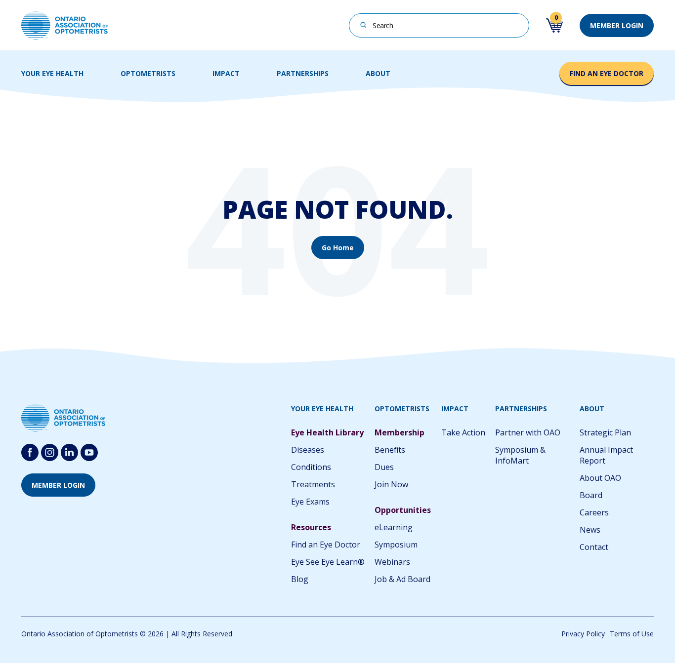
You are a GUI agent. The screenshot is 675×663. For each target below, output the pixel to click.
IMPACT (226, 73)
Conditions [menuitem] (311, 467)
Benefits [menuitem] (390, 449)
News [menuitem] (590, 529)
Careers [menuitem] (594, 512)
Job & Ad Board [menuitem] (402, 579)
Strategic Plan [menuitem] (605, 432)
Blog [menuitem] (299, 579)
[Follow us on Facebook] (30, 452)
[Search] (363, 24)
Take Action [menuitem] (463, 432)
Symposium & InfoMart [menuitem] (520, 455)
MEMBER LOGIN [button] (616, 25)
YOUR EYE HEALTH (52, 73)
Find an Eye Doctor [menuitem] (325, 544)
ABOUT (378, 73)
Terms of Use (632, 633)
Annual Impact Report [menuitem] (606, 455)
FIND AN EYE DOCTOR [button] (606, 73)
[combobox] (439, 25)
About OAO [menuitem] (600, 477)
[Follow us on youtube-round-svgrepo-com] (89, 452)
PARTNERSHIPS (303, 73)
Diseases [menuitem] (307, 449)
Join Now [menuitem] (391, 484)
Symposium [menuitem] (396, 544)
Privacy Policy (583, 633)
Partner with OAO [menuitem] (527, 432)
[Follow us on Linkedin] (69, 452)
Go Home (338, 247)
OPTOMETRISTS (148, 73)
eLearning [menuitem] (394, 527)
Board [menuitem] (591, 495)
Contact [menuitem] (594, 547)
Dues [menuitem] (384, 467)
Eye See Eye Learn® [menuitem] (328, 561)
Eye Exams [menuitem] (310, 501)
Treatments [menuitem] (313, 484)
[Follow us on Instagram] (49, 452)
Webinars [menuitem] (392, 561)
